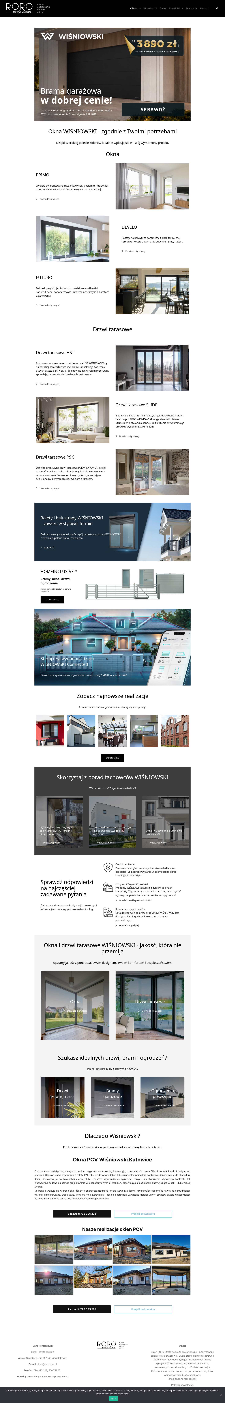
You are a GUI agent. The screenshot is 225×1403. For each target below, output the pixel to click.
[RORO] (28, 8)
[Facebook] (217, 8)
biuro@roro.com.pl (47, 1364)
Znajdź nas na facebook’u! (182, 1378)
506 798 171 (55, 1370)
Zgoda (113, 1398)
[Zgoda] (221, 1394)
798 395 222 (40, 1370)
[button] (82, 1214)
